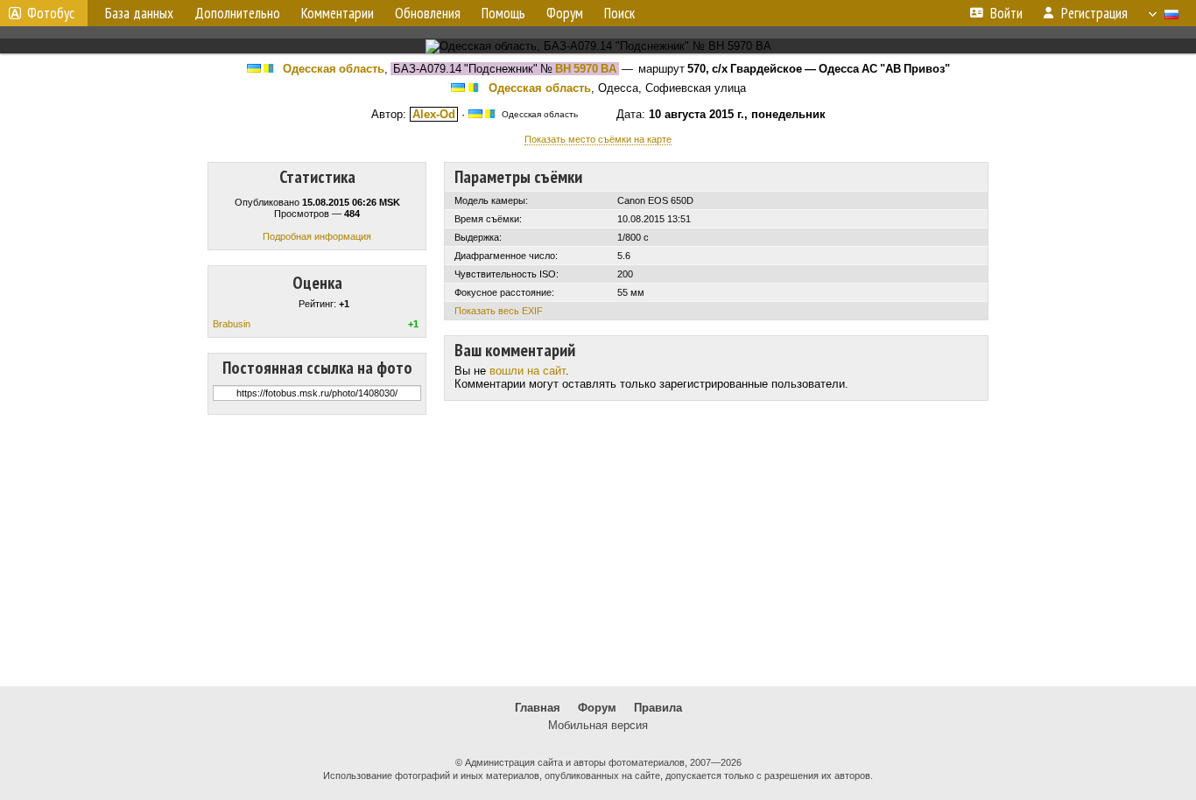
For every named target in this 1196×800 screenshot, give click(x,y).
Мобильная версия (598, 725)
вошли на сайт (527, 370)
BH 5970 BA (585, 68)
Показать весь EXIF (498, 310)
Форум (597, 707)
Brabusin (231, 324)
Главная (537, 707)
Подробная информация (317, 236)
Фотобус (50, 13)
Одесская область (333, 68)
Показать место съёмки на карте (598, 139)
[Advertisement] (598, 550)
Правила (658, 707)
